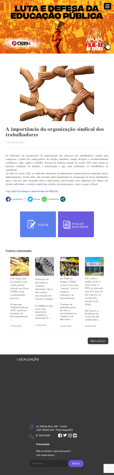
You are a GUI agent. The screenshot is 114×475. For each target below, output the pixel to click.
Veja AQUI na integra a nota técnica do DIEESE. (32, 191)
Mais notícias (98, 341)
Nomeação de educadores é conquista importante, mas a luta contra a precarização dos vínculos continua (44, 289)
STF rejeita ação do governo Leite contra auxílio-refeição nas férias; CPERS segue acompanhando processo (19, 288)
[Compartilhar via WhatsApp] (50, 199)
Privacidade (43, 444)
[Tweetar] (34, 199)
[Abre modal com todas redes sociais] (62, 199)
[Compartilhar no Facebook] (14, 199)
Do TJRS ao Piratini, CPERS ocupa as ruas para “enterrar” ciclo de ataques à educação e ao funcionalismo (69, 288)
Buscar (76, 463)
